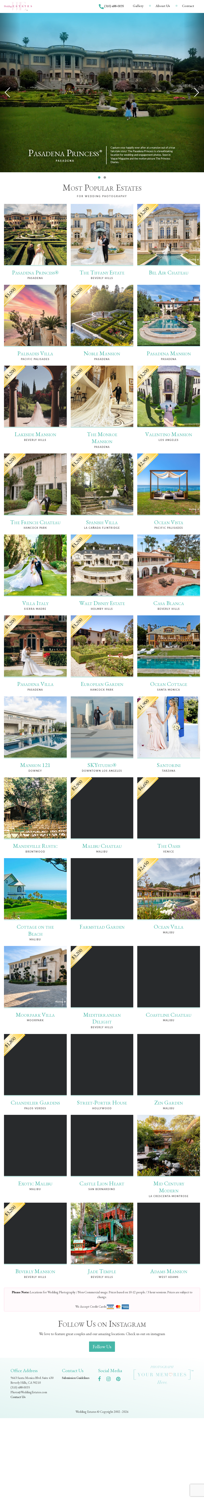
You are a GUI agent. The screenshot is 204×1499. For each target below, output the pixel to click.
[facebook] (101, 1380)
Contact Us (18, 1397)
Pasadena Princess (65, 153)
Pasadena (65, 161)
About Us (163, 6)
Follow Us (102, 1346)
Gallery (138, 6)
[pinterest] (120, 1380)
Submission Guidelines (75, 1378)
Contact (188, 6)
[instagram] (110, 1380)
